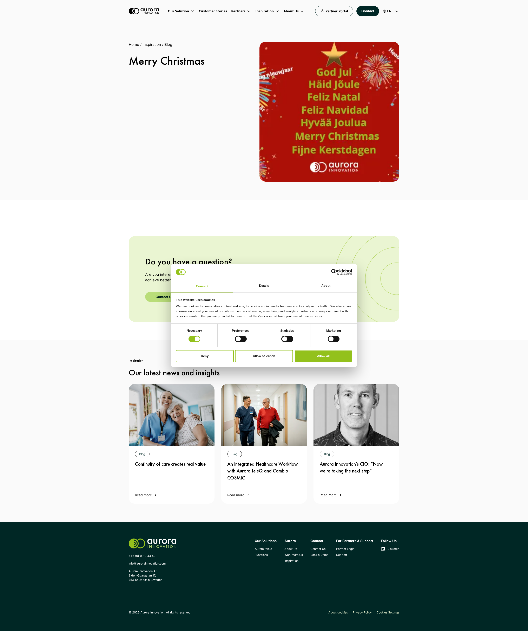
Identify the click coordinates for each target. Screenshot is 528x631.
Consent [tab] (202, 286)
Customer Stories (213, 11)
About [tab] (325, 285)
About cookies (338, 612)
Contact (367, 11)
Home (134, 44)
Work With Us (293, 554)
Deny (204, 356)
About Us (290, 548)
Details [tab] (264, 285)
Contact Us (164, 297)
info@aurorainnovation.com (147, 563)
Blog (168, 44)
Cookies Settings (388, 612)
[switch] (241, 339)
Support (341, 554)
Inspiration (152, 44)
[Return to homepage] (144, 11)
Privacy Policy (362, 612)
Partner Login (345, 548)
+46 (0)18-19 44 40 (142, 556)
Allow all (323, 356)
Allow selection (264, 356)
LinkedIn (393, 548)
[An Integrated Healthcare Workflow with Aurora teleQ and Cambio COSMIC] (264, 415)
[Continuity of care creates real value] (171, 415)
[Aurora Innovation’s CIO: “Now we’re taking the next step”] (356, 415)
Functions (261, 554)
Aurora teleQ (263, 548)
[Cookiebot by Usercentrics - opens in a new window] (334, 272)
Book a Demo (319, 554)
